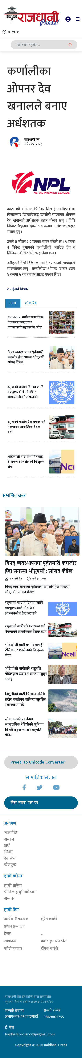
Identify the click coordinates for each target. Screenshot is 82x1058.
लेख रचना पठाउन (24, 802)
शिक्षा (8, 852)
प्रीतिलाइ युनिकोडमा (20, 892)
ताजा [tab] (12, 303)
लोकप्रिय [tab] (31, 303)
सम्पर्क (9, 898)
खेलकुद (10, 864)
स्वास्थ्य (10, 858)
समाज (9, 839)
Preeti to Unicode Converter (38, 762)
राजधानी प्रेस (32, 139)
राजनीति (10, 833)
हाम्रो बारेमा (13, 885)
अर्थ (7, 845)
